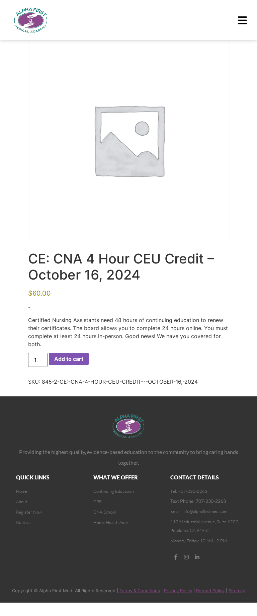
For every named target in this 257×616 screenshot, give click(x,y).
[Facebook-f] (175, 557)
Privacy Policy (178, 590)
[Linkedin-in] (197, 557)
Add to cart (68, 359)
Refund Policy (210, 590)
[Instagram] (186, 557)
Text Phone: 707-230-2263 (198, 501)
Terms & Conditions (139, 590)
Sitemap (237, 590)
